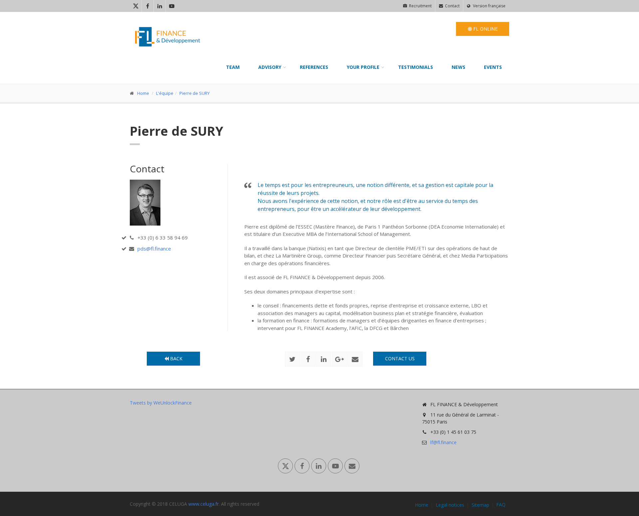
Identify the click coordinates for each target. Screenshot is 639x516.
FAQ (501, 504)
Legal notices (450, 505)
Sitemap (480, 505)
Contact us (400, 358)
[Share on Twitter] (292, 359)
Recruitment (420, 6)
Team (233, 67)
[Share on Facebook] (308, 359)
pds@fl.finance (154, 248)
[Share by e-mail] (354, 359)
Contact (452, 6)
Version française (489, 6)
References (314, 67)
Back (175, 358)
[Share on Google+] (339, 359)
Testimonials (415, 67)
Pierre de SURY (194, 93)
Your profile (363, 67)
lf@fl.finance (443, 442)
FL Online (485, 29)
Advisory (269, 67)
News (458, 67)
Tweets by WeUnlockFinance (161, 403)
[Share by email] (351, 465)
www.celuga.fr (203, 504)
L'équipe (164, 93)
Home (143, 93)
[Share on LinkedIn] (323, 359)
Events (493, 67)
